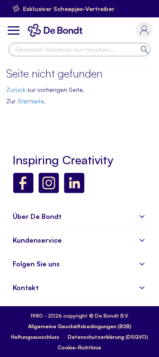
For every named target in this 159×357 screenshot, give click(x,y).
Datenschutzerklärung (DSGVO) (108, 337)
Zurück (15, 89)
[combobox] (79, 49)
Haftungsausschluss (35, 337)
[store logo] (56, 30)
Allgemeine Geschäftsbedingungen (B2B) (79, 326)
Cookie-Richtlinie (79, 347)
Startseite (30, 101)
